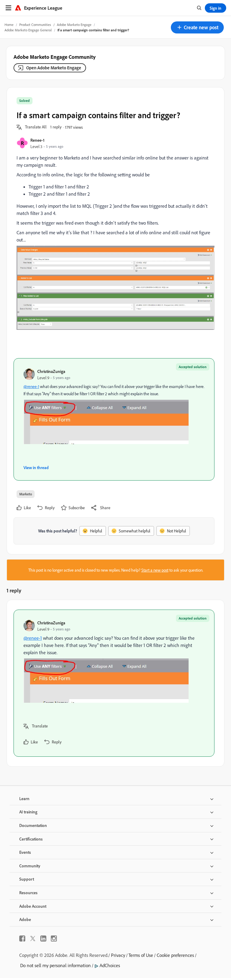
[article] (114, 683)
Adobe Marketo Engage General (28, 30)
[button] (197, 27)
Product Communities (35, 24)
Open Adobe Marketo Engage (53, 68)
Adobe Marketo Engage (74, 24)
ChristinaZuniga (51, 371)
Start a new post (154, 570)
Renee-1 (37, 140)
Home (9, 24)
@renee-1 (31, 386)
